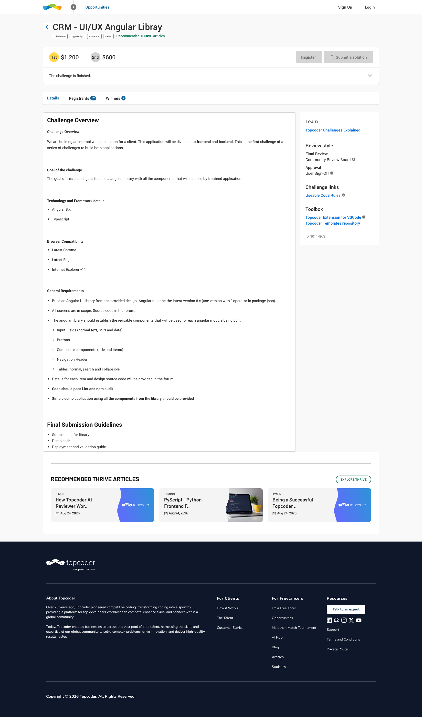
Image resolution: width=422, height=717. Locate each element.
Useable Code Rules (323, 195)
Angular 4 (94, 36)
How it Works (227, 608)
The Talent (225, 618)
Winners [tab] (115, 98)
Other (109, 36)
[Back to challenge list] (47, 27)
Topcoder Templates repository (333, 223)
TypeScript (77, 36)
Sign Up (345, 7)
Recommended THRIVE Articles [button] (140, 36)
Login (370, 7)
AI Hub (277, 637)
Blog (275, 647)
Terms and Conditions (343, 639)
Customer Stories (230, 627)
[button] (74, 7)
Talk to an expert (346, 609)
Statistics (279, 666)
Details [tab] (53, 98)
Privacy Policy (337, 649)
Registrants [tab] (82, 98)
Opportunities (97, 7)
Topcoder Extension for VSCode (333, 217)
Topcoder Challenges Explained (333, 130)
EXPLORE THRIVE (353, 479)
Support (333, 629)
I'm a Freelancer (284, 608)
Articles (278, 657)
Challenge (60, 36)
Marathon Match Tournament (294, 627)
